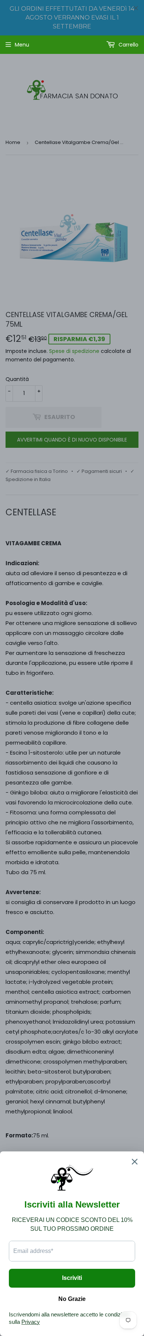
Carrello (127, 44)
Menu (22, 44)
